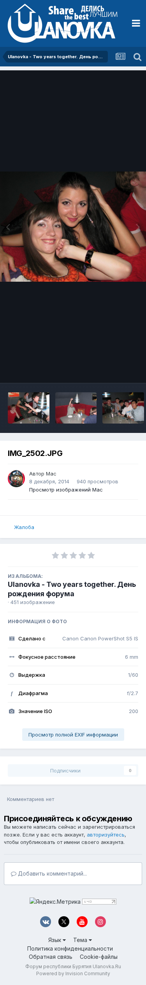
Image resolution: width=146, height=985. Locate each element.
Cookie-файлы (99, 956)
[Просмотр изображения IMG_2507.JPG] (28, 408)
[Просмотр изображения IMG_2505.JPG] (76, 408)
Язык (55, 940)
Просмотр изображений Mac (66, 489)
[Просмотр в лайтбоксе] (73, 226)
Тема (81, 940)
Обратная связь (50, 956)
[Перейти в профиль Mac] (16, 478)
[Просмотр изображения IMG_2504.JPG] (123, 408)
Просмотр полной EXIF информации (73, 734)
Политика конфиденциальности (70, 948)
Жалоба (24, 527)
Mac (51, 473)
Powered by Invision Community (73, 973)
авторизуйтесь (106, 834)
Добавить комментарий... (51, 873)
